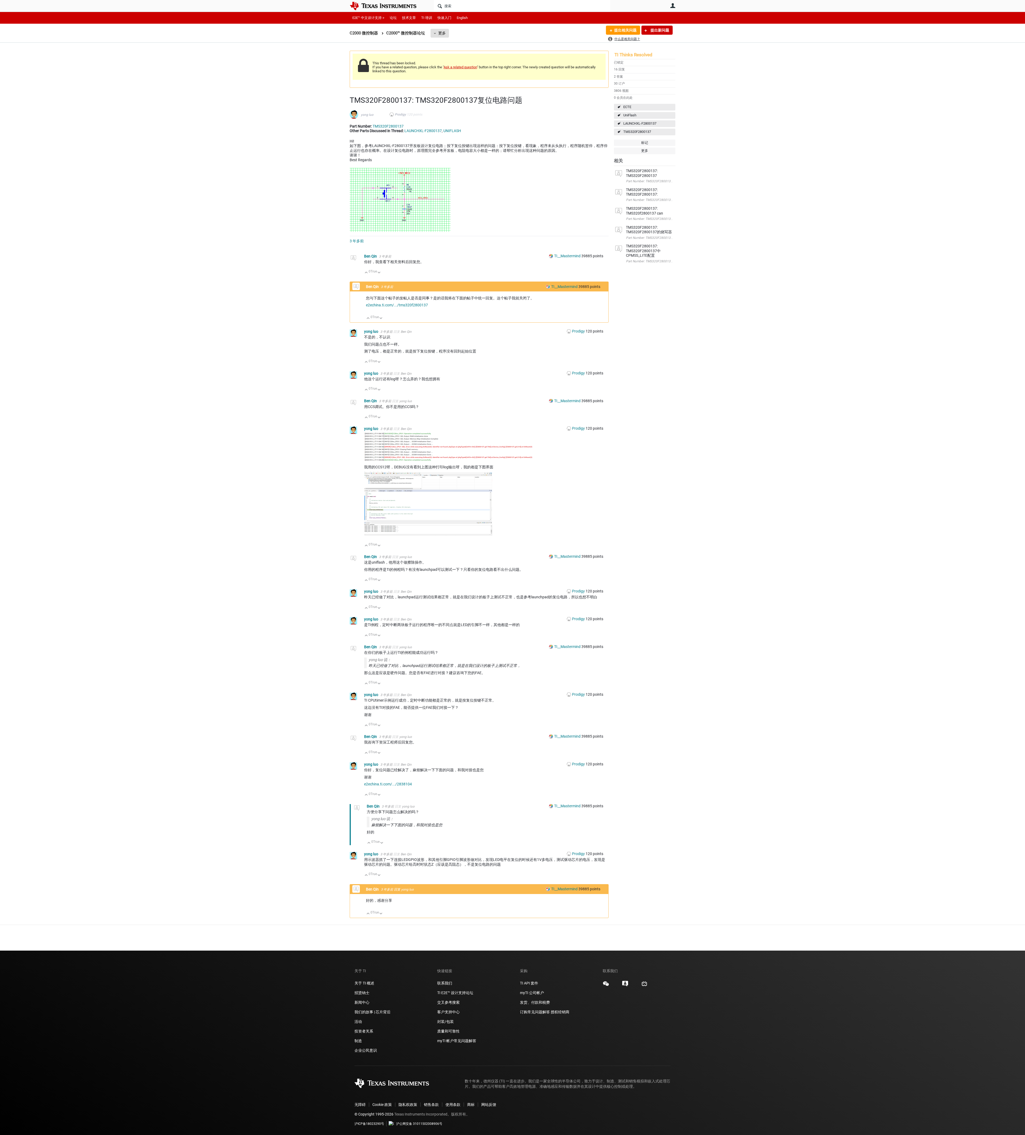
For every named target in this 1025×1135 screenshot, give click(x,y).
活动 (358, 1021)
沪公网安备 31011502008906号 (419, 1124)
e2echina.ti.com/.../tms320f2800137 (397, 305)
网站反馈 (488, 1104)
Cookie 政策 (382, 1104)
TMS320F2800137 (637, 132)
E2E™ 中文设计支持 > (368, 18)
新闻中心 (361, 1002)
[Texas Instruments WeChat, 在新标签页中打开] (606, 985)
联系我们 (444, 983)
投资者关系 (363, 1031)
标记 (644, 143)
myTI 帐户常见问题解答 (456, 1041)
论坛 (393, 18)
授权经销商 (560, 1012)
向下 (379, 273)
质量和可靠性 (448, 1031)
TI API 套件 (529, 983)
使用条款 (453, 1104)
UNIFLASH (452, 131)
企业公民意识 (365, 1050)
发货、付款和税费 (535, 1002)
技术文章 (409, 18)
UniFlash (629, 115)
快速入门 (444, 18)
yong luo (367, 115)
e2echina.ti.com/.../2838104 (388, 784)
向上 (366, 273)
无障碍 (360, 1104)
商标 (471, 1104)
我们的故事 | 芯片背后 (372, 1012)
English (462, 18)
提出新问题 (659, 30)
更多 (442, 33)
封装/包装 (445, 1021)
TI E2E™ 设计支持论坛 (455, 993)
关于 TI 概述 (364, 983)
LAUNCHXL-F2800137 (639, 123)
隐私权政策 (408, 1104)
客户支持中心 (448, 1012)
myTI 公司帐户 (532, 993)
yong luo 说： (380, 660)
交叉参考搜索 (448, 1002)
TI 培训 (426, 18)
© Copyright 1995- (373, 1114)
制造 (358, 1041)
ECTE (627, 107)
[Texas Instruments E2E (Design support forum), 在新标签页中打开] (625, 985)
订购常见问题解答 (535, 1012)
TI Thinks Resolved (633, 54)
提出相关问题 (625, 30)
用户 (672, 5)
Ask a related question (460, 67)
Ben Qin (371, 256)
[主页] (387, 6)
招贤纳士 (361, 993)
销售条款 (431, 1104)
